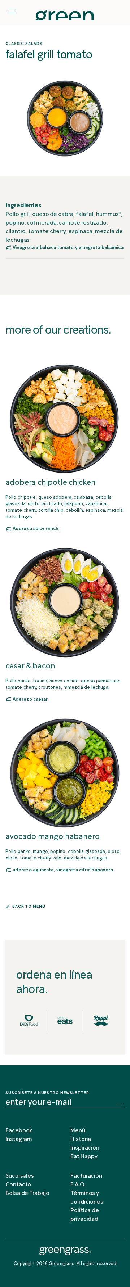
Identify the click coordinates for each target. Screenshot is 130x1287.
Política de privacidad (84, 1215)
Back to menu (28, 906)
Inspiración (84, 1148)
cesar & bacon (30, 666)
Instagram (18, 1139)
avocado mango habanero (52, 837)
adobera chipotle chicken (50, 483)
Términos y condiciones (86, 1198)
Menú (77, 1130)
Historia (80, 1139)
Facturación (86, 1176)
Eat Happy (84, 1156)
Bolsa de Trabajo (27, 1193)
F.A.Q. (78, 1184)
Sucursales (19, 1176)
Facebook (18, 1130)
